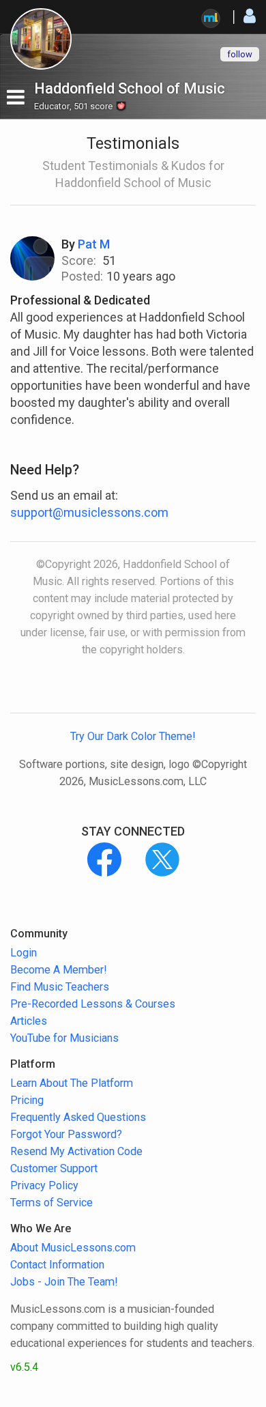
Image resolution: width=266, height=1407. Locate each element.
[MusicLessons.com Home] (210, 18)
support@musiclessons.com (89, 512)
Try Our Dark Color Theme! (133, 736)
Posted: (82, 276)
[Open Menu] (16, 97)
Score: (78, 260)
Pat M (94, 244)
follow (239, 54)
